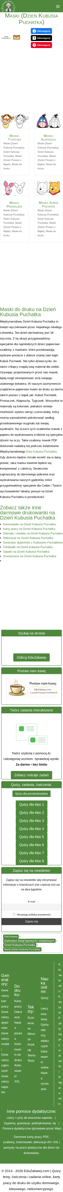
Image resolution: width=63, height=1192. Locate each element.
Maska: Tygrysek (14, 137)
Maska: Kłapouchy (48, 137)
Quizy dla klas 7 (31, 853)
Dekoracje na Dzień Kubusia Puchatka (28, 538)
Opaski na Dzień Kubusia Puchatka (26, 551)
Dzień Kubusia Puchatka (19, 944)
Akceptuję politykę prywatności (33, 914)
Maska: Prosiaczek (14, 204)
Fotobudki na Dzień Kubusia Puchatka (28, 547)
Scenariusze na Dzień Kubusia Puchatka (29, 556)
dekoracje (40, 1142)
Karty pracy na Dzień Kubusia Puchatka (29, 529)
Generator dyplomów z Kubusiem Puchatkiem (33, 542)
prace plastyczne (31, 1147)
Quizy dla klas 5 (31, 837)
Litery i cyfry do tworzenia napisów (29, 1117)
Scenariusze (30, 1023)
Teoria (31, 1055)
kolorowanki (24, 1142)
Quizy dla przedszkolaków (31, 793)
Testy (30, 1060)
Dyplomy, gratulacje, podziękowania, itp (30, 1123)
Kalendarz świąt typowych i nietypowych (29, 940)
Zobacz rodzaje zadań (31, 775)
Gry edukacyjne (45, 1041)
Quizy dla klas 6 (31, 845)
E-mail (31, 901)
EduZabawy (11, 936)
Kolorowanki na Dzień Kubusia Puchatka (29, 524)
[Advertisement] (31, 81)
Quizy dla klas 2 (31, 812)
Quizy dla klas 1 (31, 804)
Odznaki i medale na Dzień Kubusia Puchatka (33, 533)
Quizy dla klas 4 (31, 829)
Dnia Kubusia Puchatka (41, 451)
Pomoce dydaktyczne (17, 1128)
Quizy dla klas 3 (31, 821)
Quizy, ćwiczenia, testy (44, 1008)
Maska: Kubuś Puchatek (48, 204)
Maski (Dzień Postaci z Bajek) (13, 160)
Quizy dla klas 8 (31, 861)
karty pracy (34, 1137)
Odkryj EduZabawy (31, 657)
